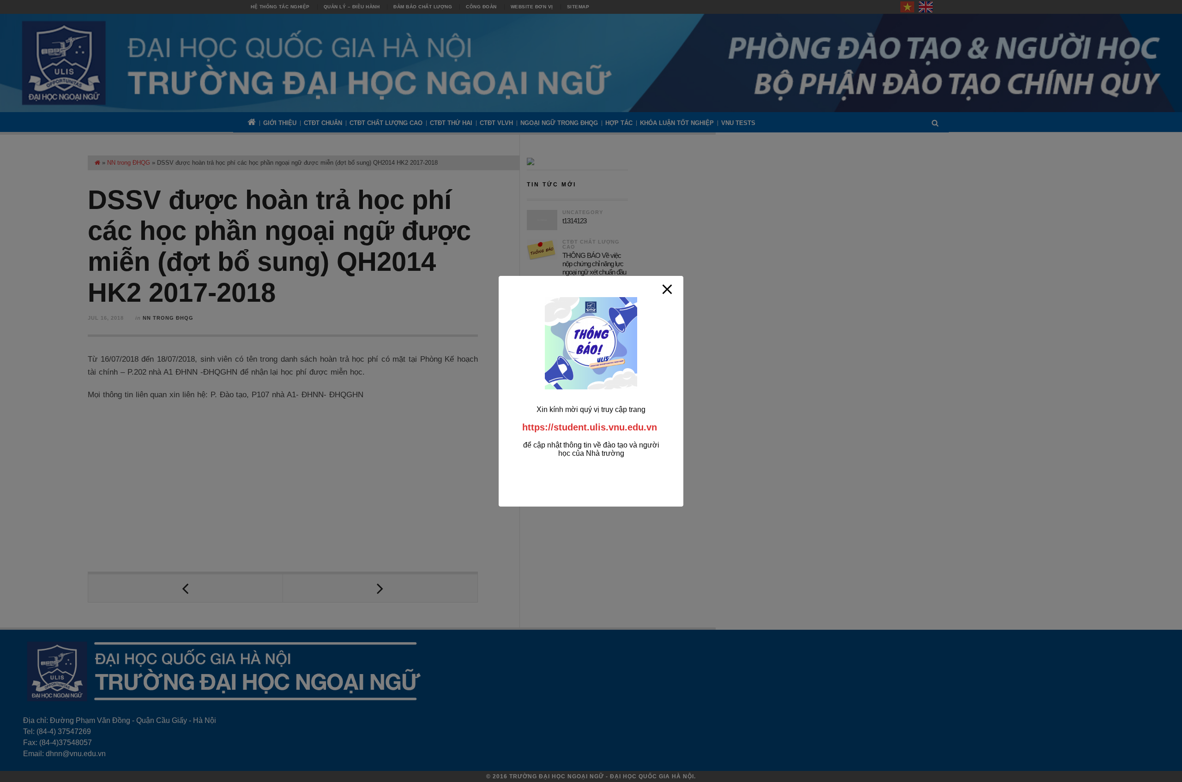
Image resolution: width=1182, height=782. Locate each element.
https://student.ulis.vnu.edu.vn (589, 427)
